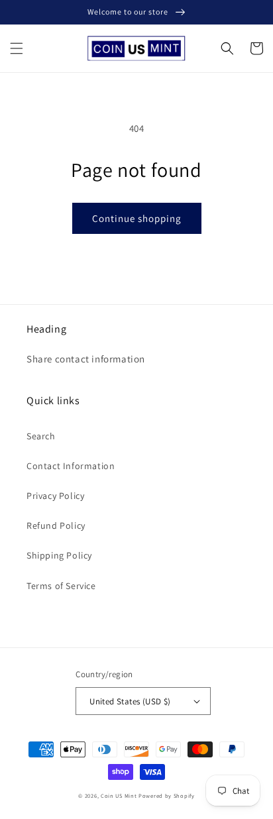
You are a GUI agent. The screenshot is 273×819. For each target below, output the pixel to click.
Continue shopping (137, 218)
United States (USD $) (129, 701)
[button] (16, 48)
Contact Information (71, 466)
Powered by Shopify (166, 795)
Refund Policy (56, 525)
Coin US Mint (118, 795)
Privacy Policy (55, 496)
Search (41, 436)
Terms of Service (61, 586)
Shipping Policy (59, 555)
